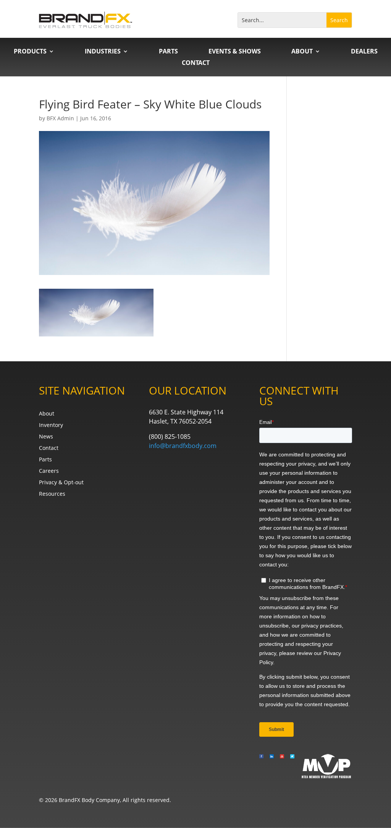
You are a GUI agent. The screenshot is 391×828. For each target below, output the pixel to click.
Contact (196, 63)
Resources (52, 494)
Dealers (364, 52)
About (302, 52)
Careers (49, 471)
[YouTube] (282, 766)
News (46, 437)
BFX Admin (60, 118)
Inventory (51, 425)
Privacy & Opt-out (61, 483)
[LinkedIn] (272, 766)
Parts (168, 52)
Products (30, 52)
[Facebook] (261, 766)
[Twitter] (292, 766)
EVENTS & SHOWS (234, 52)
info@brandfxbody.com (183, 445)
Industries (103, 52)
